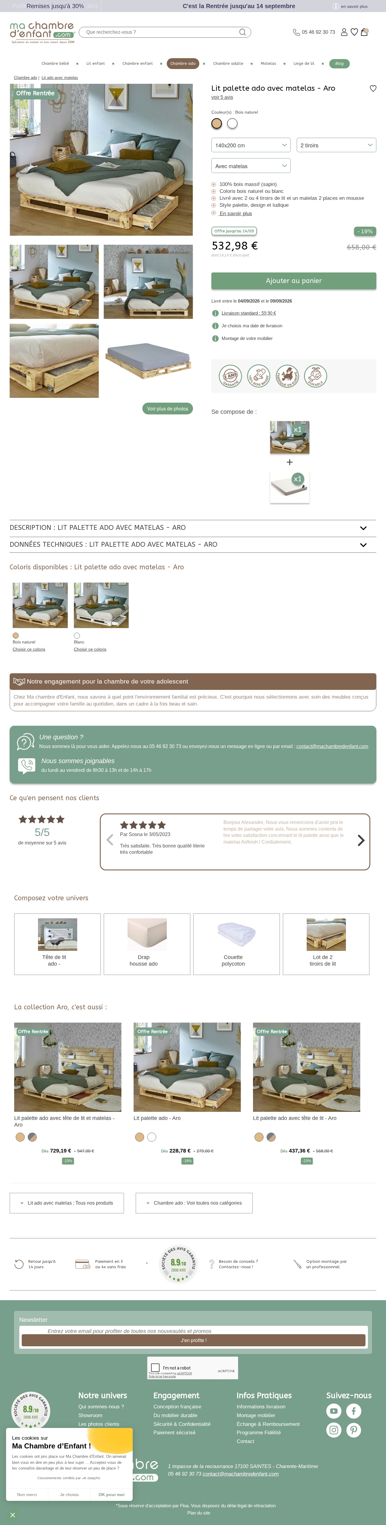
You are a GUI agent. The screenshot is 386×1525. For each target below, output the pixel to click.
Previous (109, 839)
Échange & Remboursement (268, 1424)
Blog (339, 63)
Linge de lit (304, 63)
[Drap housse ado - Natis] (147, 934)
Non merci (27, 1494)
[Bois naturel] (216, 123)
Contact (245, 1441)
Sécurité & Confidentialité (181, 1424)
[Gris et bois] (32, 1136)
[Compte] (344, 32)
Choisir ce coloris (29, 649)
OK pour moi (112, 1494)
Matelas (268, 63)
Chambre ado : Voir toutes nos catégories (198, 1203)
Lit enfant (96, 63)
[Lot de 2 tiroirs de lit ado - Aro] (326, 934)
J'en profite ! (194, 1340)
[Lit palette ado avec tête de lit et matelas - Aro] (68, 1066)
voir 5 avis (222, 97)
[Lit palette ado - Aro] (187, 1066)
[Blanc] (232, 123)
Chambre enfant (137, 63)
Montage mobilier (256, 1415)
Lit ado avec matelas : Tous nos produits (70, 1203)
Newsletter (33, 1319)
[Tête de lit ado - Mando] (57, 934)
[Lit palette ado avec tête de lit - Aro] (306, 1066)
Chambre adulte (228, 63)
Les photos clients (98, 1424)
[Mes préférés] (354, 32)
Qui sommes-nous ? (101, 1407)
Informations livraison (261, 1407)
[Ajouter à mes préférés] (373, 90)
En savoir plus (236, 213)
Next (361, 839)
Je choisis (69, 1494)
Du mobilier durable (175, 1415)
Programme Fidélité (259, 1432)
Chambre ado (183, 63)
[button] (12, 1515)
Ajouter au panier (294, 281)
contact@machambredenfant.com (332, 746)
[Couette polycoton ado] (236, 934)
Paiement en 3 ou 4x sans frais (110, 1264)
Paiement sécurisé (174, 1432)
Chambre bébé (55, 63)
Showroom (90, 1415)
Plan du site (198, 1512)
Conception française (177, 1407)
